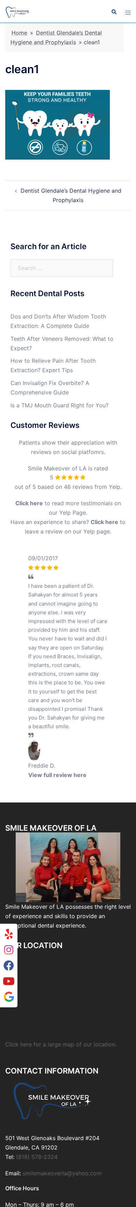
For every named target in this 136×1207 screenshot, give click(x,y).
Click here (29, 503)
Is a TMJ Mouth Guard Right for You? (59, 405)
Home (19, 32)
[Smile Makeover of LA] (17, 11)
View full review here (57, 774)
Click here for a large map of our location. (60, 1044)
